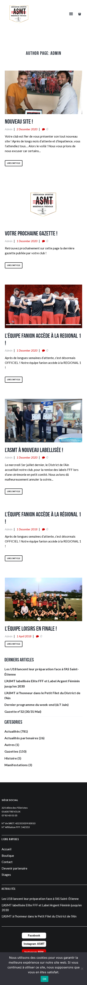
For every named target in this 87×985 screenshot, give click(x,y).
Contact (7, 862)
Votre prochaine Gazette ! (31, 233)
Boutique (8, 855)
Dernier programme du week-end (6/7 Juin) (36, 704)
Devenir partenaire (14, 868)
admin (8, 129)
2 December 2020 (27, 129)
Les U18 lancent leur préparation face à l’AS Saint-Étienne (40, 898)
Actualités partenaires (21, 738)
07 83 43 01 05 (9, 815)
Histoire (10, 758)
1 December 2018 (27, 529)
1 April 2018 (24, 636)
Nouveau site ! (19, 121)
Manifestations (16, 765)
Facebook (34, 935)
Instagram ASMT (34, 943)
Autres (9, 745)
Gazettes (11, 751)
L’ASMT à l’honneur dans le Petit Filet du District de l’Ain (39, 916)
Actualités (12, 731)
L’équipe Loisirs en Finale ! (31, 628)
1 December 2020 (27, 241)
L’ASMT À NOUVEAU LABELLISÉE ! (34, 450)
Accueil (6, 849)
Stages (6, 874)
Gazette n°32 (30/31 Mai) (22, 711)
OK (45, 979)
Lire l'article (13, 163)
